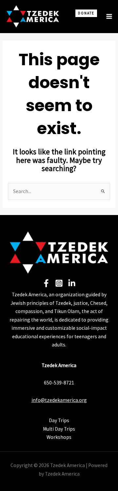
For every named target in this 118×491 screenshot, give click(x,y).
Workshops (59, 437)
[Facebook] (46, 283)
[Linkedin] (72, 283)
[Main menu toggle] (109, 16)
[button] (83, 22)
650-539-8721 (59, 383)
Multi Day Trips (59, 429)
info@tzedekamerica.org (59, 400)
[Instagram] (59, 283)
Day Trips (59, 420)
